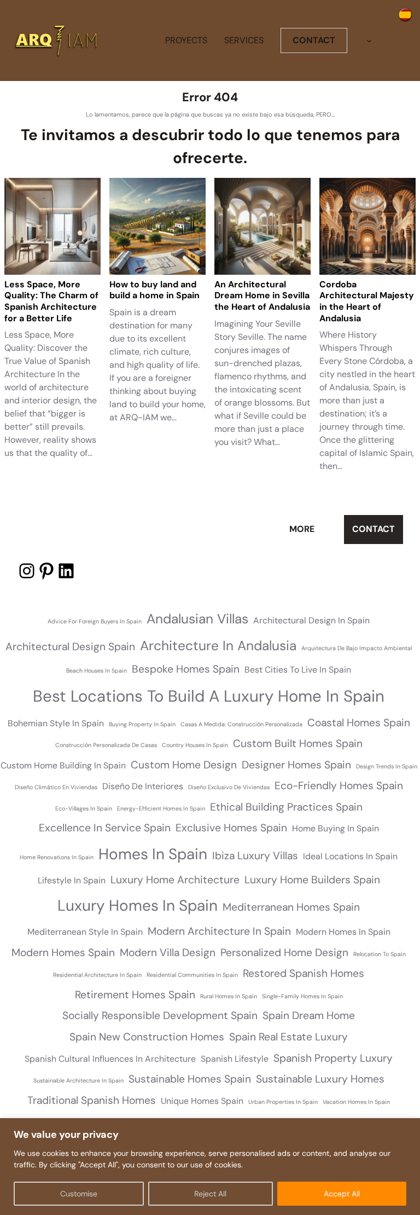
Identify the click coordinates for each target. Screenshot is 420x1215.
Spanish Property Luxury (333, 1058)
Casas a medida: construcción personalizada (241, 724)
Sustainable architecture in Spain (78, 1080)
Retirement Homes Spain (135, 995)
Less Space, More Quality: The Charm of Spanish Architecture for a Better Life (51, 301)
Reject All (210, 1194)
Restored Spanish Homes (303, 973)
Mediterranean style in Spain (85, 932)
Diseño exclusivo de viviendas (229, 787)
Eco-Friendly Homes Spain (339, 785)
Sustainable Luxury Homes (320, 1079)
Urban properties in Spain (283, 1102)
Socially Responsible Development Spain (160, 1015)
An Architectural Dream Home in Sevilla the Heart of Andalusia (262, 296)
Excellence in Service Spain (105, 828)
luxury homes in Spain (137, 905)
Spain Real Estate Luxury (288, 1037)
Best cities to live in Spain (297, 669)
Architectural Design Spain (70, 646)
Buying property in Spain (142, 724)
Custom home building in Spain (63, 765)
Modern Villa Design (167, 952)
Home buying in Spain (335, 828)
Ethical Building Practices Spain (286, 807)
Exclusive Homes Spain (231, 828)
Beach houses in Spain (96, 670)
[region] (210, 1166)
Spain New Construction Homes (146, 1037)
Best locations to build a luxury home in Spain (208, 696)
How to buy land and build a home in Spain (154, 290)
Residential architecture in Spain (97, 975)
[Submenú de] (369, 40)
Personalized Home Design (284, 952)
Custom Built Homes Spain (298, 743)
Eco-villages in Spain (83, 808)
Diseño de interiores (142, 786)
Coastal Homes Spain (358, 723)
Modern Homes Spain (63, 952)
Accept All (342, 1194)
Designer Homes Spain (296, 765)
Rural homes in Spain (228, 996)
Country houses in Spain (195, 745)
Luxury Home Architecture (175, 880)
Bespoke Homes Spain (186, 669)
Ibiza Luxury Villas (255, 856)
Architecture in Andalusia (218, 646)
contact (314, 40)
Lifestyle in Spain (72, 880)
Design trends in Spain (386, 766)
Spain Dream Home (308, 1015)
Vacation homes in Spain (356, 1102)
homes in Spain (152, 854)
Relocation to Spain (379, 954)
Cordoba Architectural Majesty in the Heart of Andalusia (366, 301)
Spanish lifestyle (235, 1058)
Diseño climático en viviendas (56, 787)
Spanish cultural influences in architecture (110, 1058)
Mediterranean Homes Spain (291, 907)
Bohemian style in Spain (56, 723)
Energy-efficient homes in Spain (161, 808)
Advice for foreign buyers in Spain (95, 621)
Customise (78, 1194)
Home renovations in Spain (57, 857)
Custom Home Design (184, 765)
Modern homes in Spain (343, 932)
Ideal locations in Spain (350, 856)
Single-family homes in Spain (302, 996)
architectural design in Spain (311, 620)
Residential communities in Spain (192, 975)
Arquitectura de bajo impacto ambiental (356, 648)
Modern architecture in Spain (219, 931)
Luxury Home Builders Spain (312, 880)
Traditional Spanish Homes (91, 1100)
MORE (301, 529)
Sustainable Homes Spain (190, 1079)
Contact (373, 529)
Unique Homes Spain (202, 1101)
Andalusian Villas (197, 619)
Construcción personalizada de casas (106, 745)
